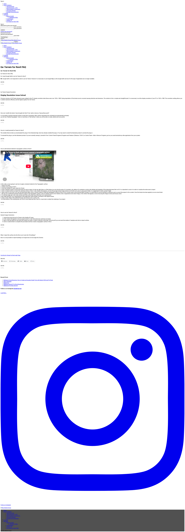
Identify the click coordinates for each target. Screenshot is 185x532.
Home (5, 3)
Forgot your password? (6, 31)
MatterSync (6, 283)
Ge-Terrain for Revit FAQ (12, 21)
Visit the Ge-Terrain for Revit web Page (10, 255)
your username (17, 27)
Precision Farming (11, 10)
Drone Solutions (7, 5)
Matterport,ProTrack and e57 (10, 285)
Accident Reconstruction (12, 12)
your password (17, 28)
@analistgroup (17, 288)
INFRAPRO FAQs (13, 17)
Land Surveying (10, 6)
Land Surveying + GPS (12, 8)
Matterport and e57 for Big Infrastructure (13, 284)
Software (5, 14)
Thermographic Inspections (13, 9)
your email (16, 35)
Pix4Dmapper (9, 19)
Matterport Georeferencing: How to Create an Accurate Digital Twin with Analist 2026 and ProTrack (28, 280)
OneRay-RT (9, 20)
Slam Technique (7, 281)
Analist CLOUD (10, 16)
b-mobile (5, 13)
